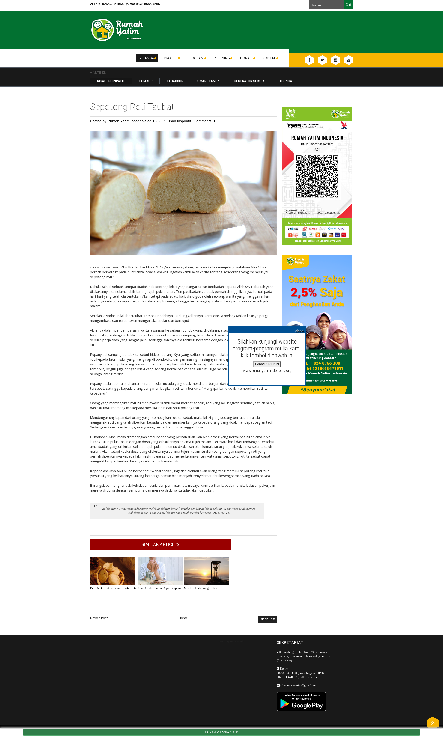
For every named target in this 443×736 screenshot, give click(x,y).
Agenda (285, 81)
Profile (170, 58)
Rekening (222, 58)
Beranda (146, 58)
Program (195, 58)
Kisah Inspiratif (111, 81)
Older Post (267, 619)
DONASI (246, 58)
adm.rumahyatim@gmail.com (298, 685)
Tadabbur (175, 81)
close (299, 330)
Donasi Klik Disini (267, 364)
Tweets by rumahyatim (231, 641)
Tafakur (146, 81)
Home (183, 618)
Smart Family (208, 81)
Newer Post (99, 618)
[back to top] (433, 722)
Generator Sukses (249, 81)
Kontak (269, 58)
